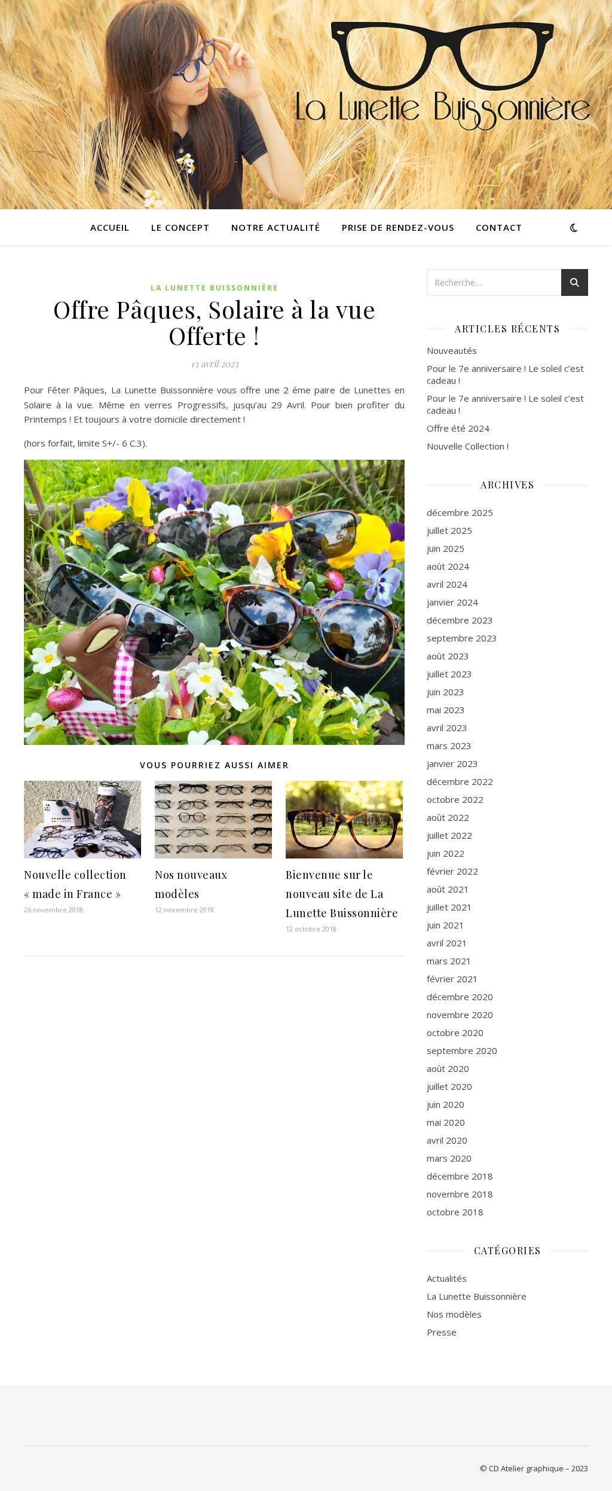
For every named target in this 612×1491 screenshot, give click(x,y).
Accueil (110, 227)
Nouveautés (452, 350)
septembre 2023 (462, 638)
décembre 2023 (460, 620)
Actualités (447, 1278)
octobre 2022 (455, 799)
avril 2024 (447, 584)
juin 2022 (445, 853)
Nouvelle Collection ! (468, 446)
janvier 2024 (452, 602)
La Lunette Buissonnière (215, 288)
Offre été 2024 (458, 428)
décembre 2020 (460, 997)
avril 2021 (447, 943)
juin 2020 (445, 1104)
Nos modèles (454, 1314)
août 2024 (448, 566)
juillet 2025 (449, 530)
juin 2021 (445, 925)
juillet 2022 (449, 835)
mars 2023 (449, 745)
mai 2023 (446, 710)
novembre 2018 (460, 1194)
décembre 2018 (460, 1176)
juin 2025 (445, 548)
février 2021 (452, 979)
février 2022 (452, 871)
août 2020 (448, 1068)
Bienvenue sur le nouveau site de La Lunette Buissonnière (342, 893)
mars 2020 (449, 1158)
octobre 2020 (455, 1032)
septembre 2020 (462, 1050)
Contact (499, 227)
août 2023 (448, 656)
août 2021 (448, 889)
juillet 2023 (449, 674)
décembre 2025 (460, 512)
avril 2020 (447, 1140)
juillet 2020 (449, 1086)
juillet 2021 (449, 907)
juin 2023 (445, 692)
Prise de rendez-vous (398, 227)
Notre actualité (275, 227)
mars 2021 (449, 961)
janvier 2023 (452, 763)
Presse (442, 1332)
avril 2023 (447, 728)
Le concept (180, 227)
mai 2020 (446, 1122)
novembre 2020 (460, 1015)
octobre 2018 (455, 1212)
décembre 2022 (460, 781)
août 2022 (448, 817)
